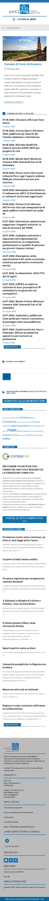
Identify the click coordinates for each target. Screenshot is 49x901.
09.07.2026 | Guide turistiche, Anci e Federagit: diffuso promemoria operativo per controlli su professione (23, 334)
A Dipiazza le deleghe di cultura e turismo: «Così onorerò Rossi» (22, 602)
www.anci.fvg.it (9, 797)
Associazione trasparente (13, 808)
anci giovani (7, 418)
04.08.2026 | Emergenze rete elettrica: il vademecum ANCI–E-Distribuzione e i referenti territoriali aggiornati (24, 193)
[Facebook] (6, 860)
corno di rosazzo (13, 28)
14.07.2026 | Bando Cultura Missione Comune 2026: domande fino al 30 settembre (23, 304)
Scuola (20, 435)
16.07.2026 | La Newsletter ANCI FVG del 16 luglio (24, 275)
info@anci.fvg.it (12, 793)
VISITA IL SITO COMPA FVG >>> (24, 519)
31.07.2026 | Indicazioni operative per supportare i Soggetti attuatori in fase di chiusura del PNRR (24, 224)
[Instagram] (11, 860)
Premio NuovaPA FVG (37, 431)
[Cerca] (7, 376)
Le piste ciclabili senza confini (20, 559)
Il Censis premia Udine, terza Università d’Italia (19, 624)
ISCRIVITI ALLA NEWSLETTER (24, 400)
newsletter (6, 426)
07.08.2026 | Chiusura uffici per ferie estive (23, 121)
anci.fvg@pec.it (12, 795)
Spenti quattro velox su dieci (19, 648)
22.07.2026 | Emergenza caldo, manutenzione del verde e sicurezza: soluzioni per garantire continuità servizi (24, 260)
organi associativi (20, 425)
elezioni (32, 418)
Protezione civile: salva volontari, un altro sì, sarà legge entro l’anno (24, 539)
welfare (6, 438)
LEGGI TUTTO (11, 347)
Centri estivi (15, 418)
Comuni (24, 417)
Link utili (7, 877)
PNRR (11, 430)
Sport (29, 435)
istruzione (36, 422)
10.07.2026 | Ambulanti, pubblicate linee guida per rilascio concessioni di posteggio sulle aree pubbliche (23, 318)
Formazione (9, 421)
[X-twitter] (16, 860)
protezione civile (10, 435)
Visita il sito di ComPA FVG (13, 872)
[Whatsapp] (7, 841)
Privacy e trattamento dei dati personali (18, 812)
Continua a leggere (13, 102)
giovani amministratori (24, 422)
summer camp (37, 435)
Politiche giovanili (23, 431)
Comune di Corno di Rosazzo (23, 64)
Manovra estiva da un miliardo (20, 689)
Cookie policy (9, 817)
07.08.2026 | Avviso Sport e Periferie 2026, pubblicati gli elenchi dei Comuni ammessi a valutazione (23, 133)
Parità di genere (34, 426)
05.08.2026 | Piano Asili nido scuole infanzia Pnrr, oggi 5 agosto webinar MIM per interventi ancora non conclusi (24, 177)
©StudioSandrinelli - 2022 (34, 899)
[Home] (3, 28)
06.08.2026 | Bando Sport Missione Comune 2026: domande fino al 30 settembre (22, 162)
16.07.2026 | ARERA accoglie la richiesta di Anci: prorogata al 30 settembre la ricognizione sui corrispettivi (22, 289)
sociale (25, 435)
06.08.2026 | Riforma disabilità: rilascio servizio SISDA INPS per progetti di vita (21, 148)
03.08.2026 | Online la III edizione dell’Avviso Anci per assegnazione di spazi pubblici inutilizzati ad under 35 (24, 209)
